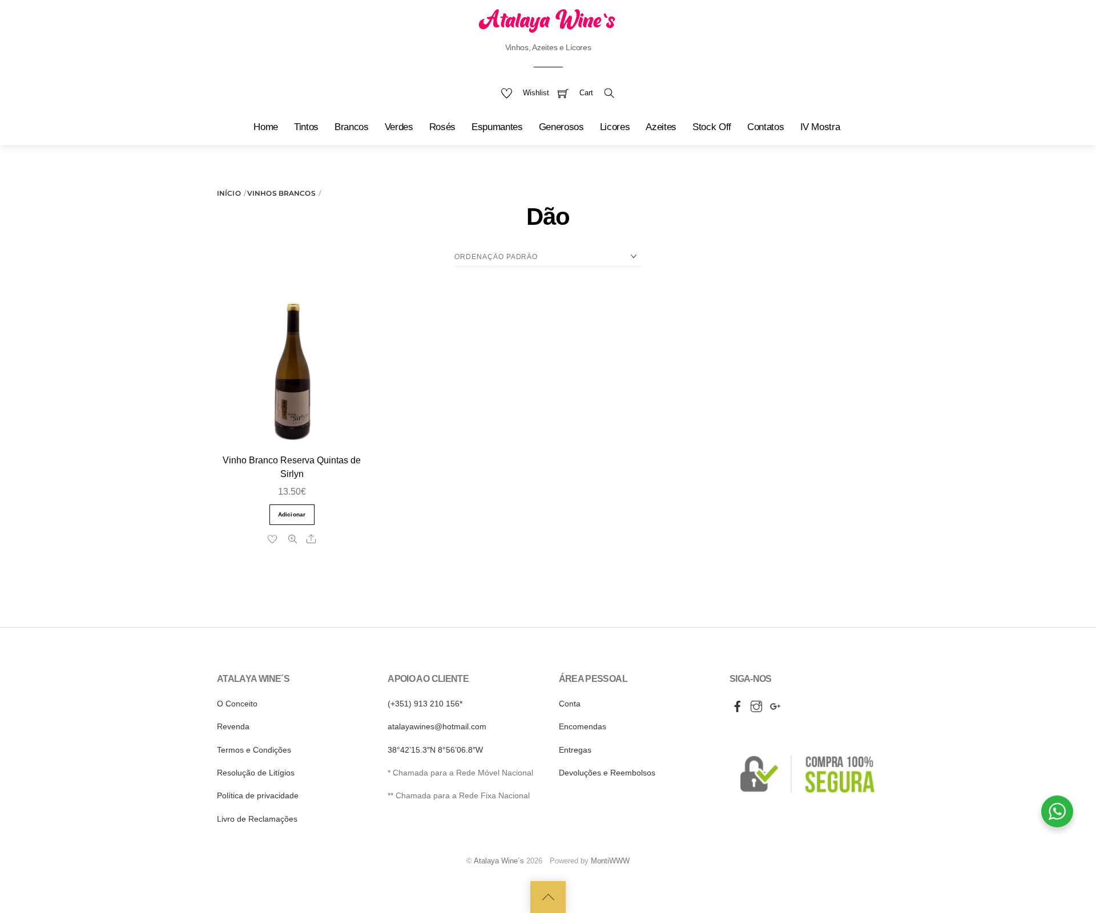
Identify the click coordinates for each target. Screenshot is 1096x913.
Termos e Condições (254, 749)
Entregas (575, 749)
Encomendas (582, 726)
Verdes (399, 127)
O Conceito (237, 703)
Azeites (661, 127)
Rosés (442, 127)
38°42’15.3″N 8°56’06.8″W (435, 749)
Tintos (306, 127)
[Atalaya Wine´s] (548, 20)
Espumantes (497, 127)
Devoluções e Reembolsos (607, 772)
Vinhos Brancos (281, 193)
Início (229, 193)
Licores (615, 127)
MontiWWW (610, 861)
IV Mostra (820, 127)
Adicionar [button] (292, 514)
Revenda (233, 726)
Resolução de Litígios (256, 772)
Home (265, 127)
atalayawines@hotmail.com (437, 726)
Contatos (765, 127)
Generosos (561, 127)
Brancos (352, 127)
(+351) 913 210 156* (425, 703)
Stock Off (711, 127)
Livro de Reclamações (257, 818)
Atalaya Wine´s (499, 861)
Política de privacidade (258, 795)
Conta (570, 703)
